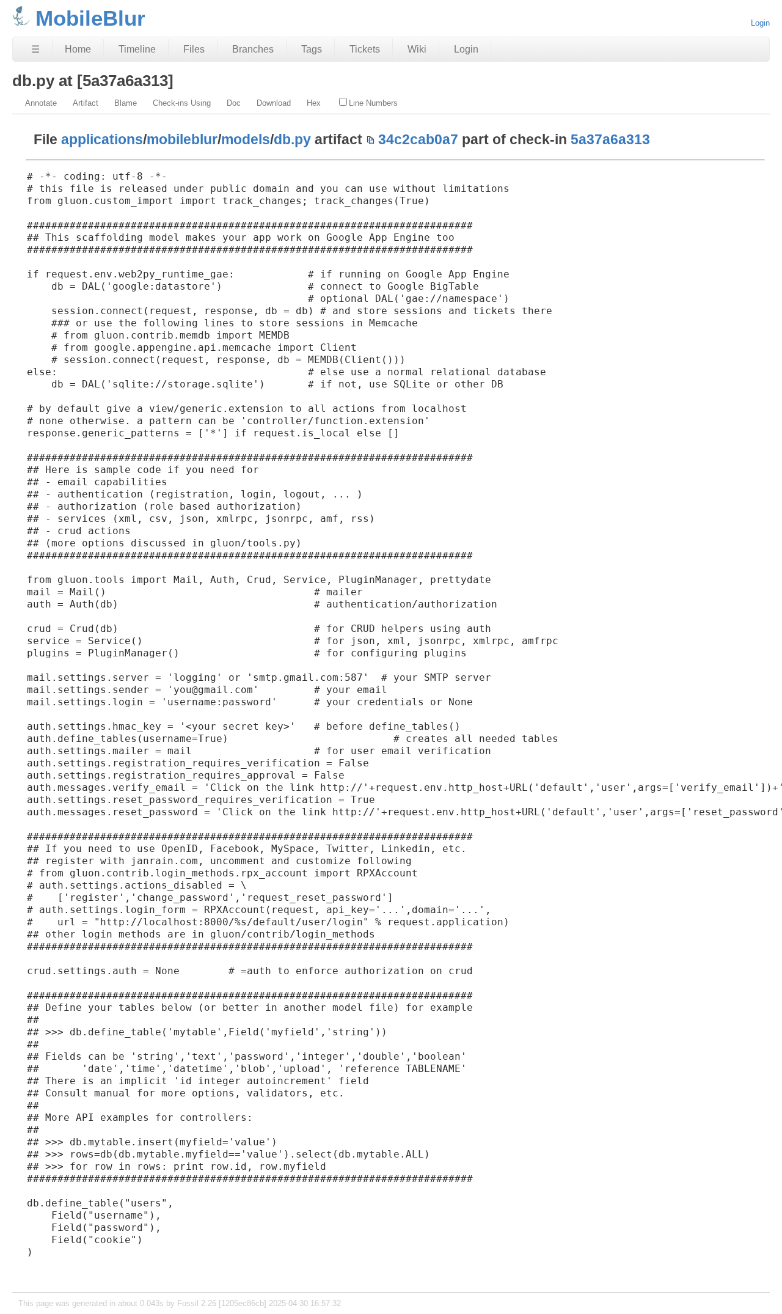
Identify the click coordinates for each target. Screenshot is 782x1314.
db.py (292, 139)
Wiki (416, 49)
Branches (253, 49)
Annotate (41, 103)
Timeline (137, 49)
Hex (314, 103)
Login (760, 23)
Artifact (85, 103)
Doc (234, 103)
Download (274, 103)
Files (194, 49)
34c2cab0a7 (418, 139)
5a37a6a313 (610, 139)
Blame (125, 103)
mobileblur (182, 139)
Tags (311, 49)
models (245, 139)
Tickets (364, 49)
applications (102, 139)
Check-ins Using (182, 103)
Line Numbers (373, 103)
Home (78, 49)
